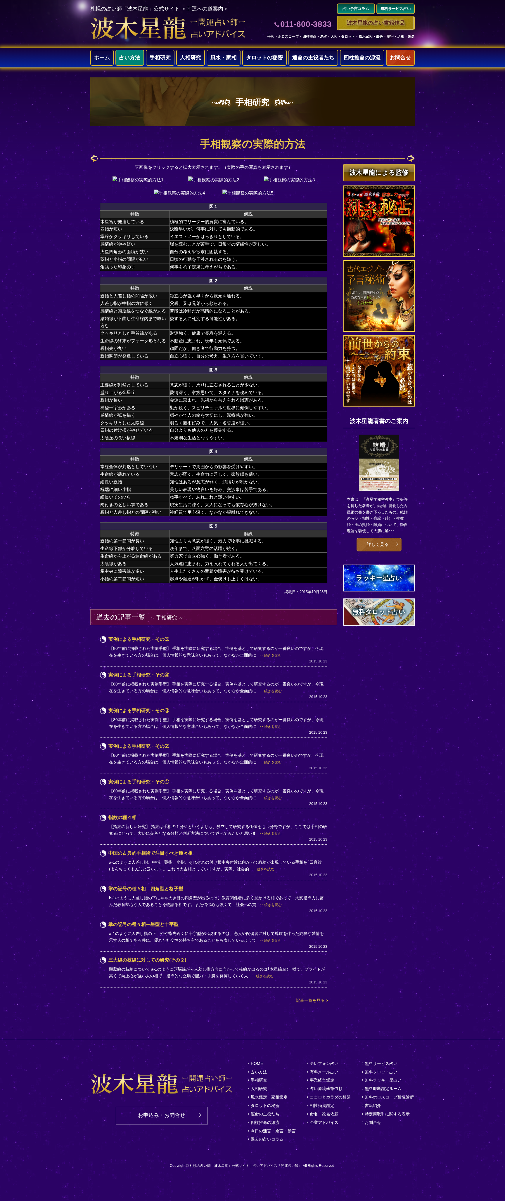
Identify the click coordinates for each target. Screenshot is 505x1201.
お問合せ (400, 57)
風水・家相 (223, 57)
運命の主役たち (265, 1114)
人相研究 (190, 57)
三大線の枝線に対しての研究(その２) (147, 959)
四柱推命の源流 (362, 57)
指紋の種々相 (122, 817)
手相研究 (160, 57)
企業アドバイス (324, 1122)
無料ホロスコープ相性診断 (389, 1097)
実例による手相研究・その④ (138, 674)
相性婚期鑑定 (322, 1105)
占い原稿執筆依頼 (326, 1088)
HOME (257, 1063)
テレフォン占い (324, 1063)
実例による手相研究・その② (138, 746)
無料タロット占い (381, 1072)
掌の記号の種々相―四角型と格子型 (145, 888)
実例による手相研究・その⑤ (138, 639)
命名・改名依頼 (324, 1114)
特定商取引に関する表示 (387, 1114)
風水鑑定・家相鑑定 (269, 1097)
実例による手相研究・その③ (138, 710)
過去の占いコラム (267, 1139)
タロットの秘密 (264, 57)
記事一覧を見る (310, 1000)
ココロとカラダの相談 (330, 1097)
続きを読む (273, 655)
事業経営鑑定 (322, 1080)
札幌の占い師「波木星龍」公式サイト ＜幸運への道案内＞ (159, 9)
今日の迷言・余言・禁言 (273, 1131)
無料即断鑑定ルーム (383, 1088)
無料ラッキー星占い (383, 1080)
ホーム (102, 57)
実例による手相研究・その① (138, 781)
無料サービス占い (381, 1063)
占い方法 (129, 57)
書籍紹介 (373, 1105)
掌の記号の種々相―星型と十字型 (143, 924)
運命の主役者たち (313, 57)
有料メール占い (324, 1072)
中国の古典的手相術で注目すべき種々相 (150, 853)
